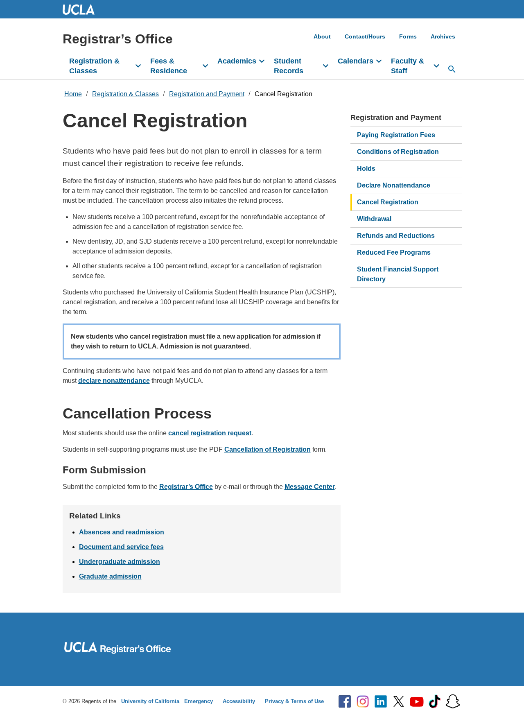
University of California (150, 701)
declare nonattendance (114, 380)
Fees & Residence (168, 66)
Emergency (198, 701)
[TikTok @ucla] (435, 701)
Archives (443, 36)
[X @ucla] (399, 701)
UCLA (82, 9)
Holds (366, 168)
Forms (408, 36)
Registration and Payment (206, 93)
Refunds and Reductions (396, 235)
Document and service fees (121, 546)
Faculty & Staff (407, 66)
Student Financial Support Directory (397, 274)
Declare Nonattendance (393, 185)
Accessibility (239, 701)
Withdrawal (374, 218)
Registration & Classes (94, 66)
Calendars (355, 61)
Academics (236, 61)
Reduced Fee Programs (394, 252)
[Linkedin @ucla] (381, 701)
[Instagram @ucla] (363, 701)
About (322, 36)
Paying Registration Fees (396, 134)
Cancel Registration (283, 93)
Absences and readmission (121, 532)
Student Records (288, 66)
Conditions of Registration (398, 151)
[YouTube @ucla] (417, 701)
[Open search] (452, 69)
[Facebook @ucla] (345, 701)
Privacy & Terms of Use (294, 701)
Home (73, 93)
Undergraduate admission (119, 561)
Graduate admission (110, 576)
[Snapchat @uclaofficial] (453, 701)
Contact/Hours (365, 36)
